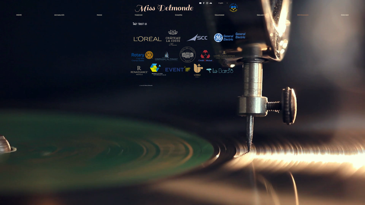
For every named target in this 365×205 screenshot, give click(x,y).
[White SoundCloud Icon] (210, 3)
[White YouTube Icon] (200, 3)
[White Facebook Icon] (203, 3)
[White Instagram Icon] (207, 3)
